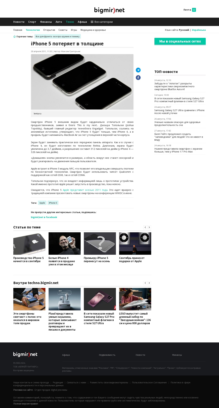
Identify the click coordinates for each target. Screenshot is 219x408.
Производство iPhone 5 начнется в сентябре (28, 259)
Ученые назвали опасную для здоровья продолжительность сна (177, 123)
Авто (59, 22)
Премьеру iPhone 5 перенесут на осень (97, 259)
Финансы (46, 22)
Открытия (49, 29)
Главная (17, 29)
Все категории (103, 22)
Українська (199, 29)
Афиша (82, 22)
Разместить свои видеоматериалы (109, 382)
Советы (63, 29)
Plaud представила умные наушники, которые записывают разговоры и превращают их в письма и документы (63, 321)
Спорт (32, 22)
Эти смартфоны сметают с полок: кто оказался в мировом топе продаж (27, 318)
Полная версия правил (25, 403)
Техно (70, 22)
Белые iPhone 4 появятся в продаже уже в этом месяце (62, 261)
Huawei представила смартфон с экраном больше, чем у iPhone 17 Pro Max (178, 150)
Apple (42, 202)
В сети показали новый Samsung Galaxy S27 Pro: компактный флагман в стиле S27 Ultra (99, 318)
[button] (145, 227)
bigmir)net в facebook (44, 217)
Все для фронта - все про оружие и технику (58, 36)
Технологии (33, 29)
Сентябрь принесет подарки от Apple (132, 259)
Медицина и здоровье (93, 29)
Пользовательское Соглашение (149, 382)
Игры (74, 29)
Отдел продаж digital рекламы (50, 389)
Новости (18, 22)
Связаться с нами (76, 382)
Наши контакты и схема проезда (31, 382)
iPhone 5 (53, 202)
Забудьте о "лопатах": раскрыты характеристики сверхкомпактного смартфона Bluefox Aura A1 (174, 86)
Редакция (58, 382)
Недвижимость (107, 354)
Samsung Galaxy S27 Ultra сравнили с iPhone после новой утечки (179, 112)
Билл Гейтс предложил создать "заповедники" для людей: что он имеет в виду (178, 136)
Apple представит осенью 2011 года (85, 189)
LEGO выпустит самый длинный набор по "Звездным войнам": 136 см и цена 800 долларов (135, 318)
